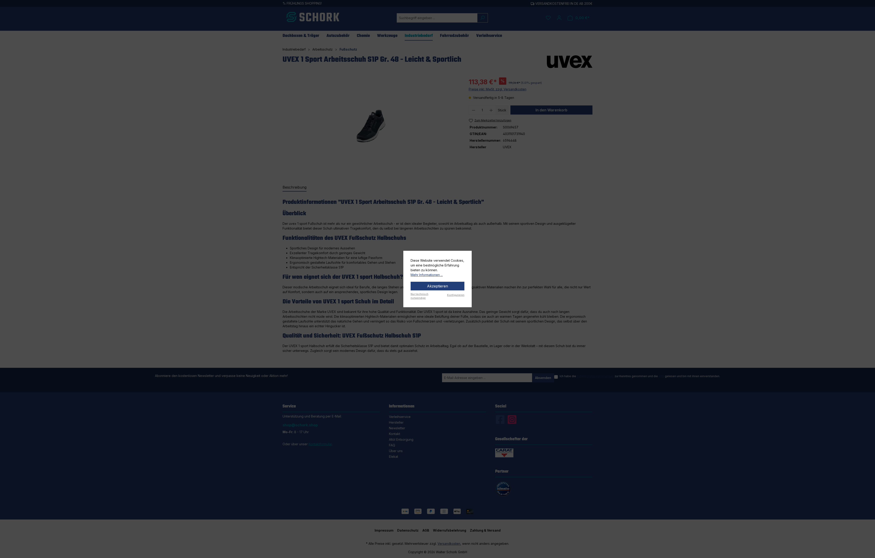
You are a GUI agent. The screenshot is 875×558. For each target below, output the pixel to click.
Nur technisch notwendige (419, 295)
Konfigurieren (455, 295)
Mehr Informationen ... (427, 275)
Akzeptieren (437, 286)
